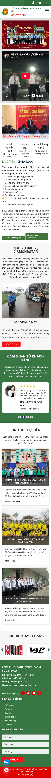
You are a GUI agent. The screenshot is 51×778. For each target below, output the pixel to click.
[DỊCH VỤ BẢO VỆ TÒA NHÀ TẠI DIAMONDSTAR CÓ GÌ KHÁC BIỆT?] (25, 586)
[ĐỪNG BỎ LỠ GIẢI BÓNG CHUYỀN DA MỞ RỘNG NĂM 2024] (25, 526)
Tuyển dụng (10, 717)
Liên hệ (8, 724)
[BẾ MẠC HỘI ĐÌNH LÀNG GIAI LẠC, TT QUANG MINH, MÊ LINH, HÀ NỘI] (25, 467)
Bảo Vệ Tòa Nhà (25, 322)
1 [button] (19, 417)
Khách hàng (10, 720)
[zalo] (6, 762)
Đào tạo (8, 709)
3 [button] (27, 417)
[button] (49, 400)
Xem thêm (10, 344)
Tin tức (8, 713)
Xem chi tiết (10, 501)
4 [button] (31, 417)
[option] (25, 34)
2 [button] (23, 417)
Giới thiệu (9, 705)
